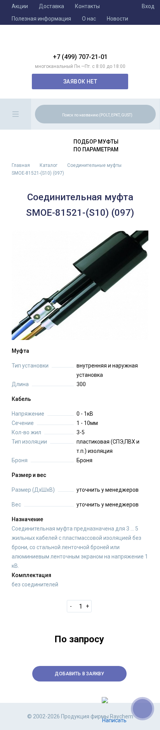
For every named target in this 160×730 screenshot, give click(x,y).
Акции (20, 6)
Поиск (149, 114)
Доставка (51, 6)
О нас (89, 19)
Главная (21, 165)
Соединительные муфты (94, 165)
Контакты (87, 6)
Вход (148, 6)
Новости (117, 19)
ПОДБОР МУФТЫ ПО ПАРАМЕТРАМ (95, 146)
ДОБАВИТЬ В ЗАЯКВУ (79, 673)
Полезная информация (41, 19)
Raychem (80, 42)
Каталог (48, 165)
